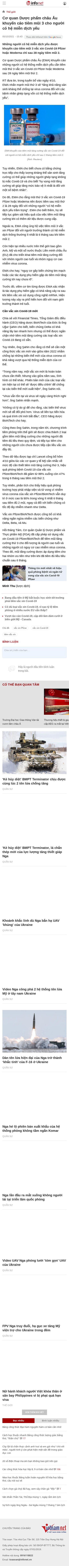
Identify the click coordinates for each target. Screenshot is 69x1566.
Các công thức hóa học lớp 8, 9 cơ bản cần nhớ (27, 1469)
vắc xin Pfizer (20, 628)
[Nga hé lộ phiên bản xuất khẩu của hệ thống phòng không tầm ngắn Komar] (34, 1099)
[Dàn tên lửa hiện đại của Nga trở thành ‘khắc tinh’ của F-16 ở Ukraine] (34, 1031)
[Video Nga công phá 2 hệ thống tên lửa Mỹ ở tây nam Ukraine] (34, 962)
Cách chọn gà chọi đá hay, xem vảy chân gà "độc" (29, 1488)
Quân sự (7, 789)
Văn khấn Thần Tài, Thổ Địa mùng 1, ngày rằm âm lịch (31, 1496)
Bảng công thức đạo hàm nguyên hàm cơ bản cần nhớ (31, 1426)
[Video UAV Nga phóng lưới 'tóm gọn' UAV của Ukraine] (34, 1234)
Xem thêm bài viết (34, 1412)
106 (58, 1469)
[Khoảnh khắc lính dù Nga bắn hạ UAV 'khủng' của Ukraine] (34, 894)
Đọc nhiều (18, 1420)
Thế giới (11, 12)
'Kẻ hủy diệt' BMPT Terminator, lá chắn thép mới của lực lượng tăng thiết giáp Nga (32, 852)
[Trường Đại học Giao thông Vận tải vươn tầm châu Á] (22, 702)
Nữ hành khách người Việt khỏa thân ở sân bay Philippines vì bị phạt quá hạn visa (32, 1395)
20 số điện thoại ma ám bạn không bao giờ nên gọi (29, 1461)
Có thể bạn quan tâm (20, 684)
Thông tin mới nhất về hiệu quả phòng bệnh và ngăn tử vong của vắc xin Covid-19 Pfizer (45, 573)
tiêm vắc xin (10, 634)
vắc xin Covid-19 (40, 628)
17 (24, 1438)
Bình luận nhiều (50, 1420)
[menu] (4, 3)
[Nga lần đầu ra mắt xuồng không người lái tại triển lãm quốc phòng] (34, 1168)
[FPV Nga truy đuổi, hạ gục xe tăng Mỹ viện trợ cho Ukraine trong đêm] (34, 1299)
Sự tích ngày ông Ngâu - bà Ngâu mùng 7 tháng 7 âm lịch (33, 1505)
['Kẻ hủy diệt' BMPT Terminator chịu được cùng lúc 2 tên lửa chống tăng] (34, 752)
